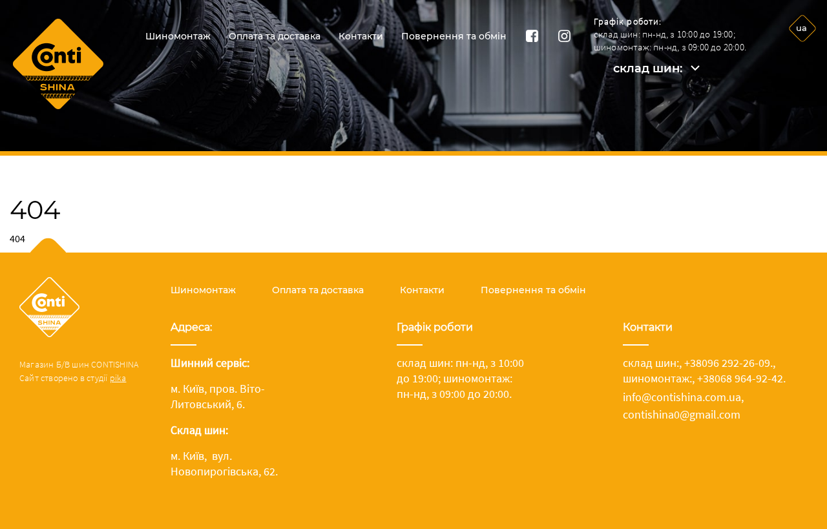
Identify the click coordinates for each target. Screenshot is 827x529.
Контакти (361, 36)
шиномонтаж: (657, 378)
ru (801, 61)
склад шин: (647, 68)
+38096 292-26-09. (728, 362)
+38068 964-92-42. (741, 378)
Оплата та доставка (274, 36)
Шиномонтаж (178, 36)
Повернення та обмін (454, 36)
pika (118, 378)
